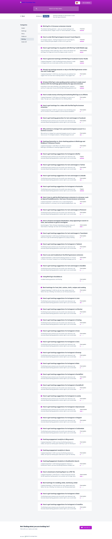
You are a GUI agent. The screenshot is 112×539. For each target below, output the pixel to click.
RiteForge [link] (24, 31)
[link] (65, 28)
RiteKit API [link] (24, 42)
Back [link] (23, 16)
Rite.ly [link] (23, 33)
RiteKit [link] (23, 28)
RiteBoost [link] (24, 36)
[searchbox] (56, 8)
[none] (27, 2)
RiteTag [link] (24, 39)
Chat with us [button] (87, 527)
